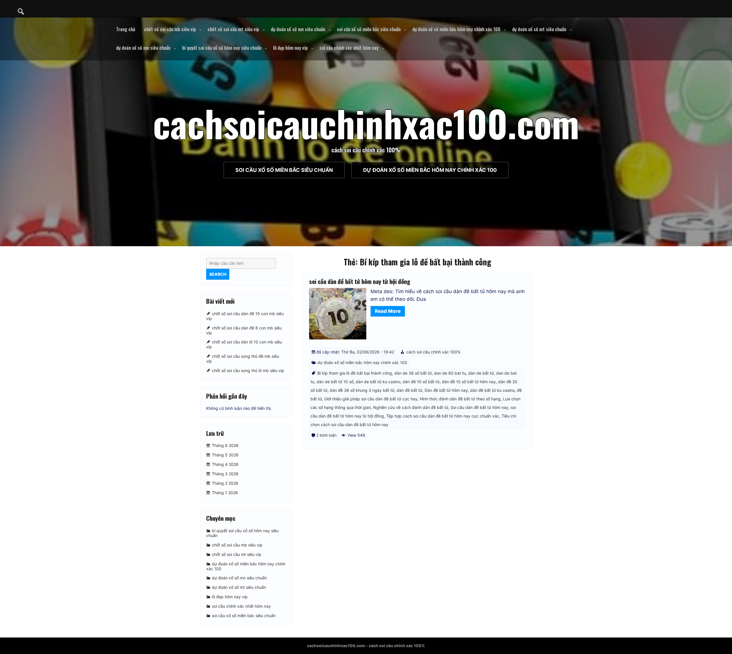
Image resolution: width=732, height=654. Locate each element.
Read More (388, 311)
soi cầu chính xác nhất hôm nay (349, 47)
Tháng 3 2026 (225, 473)
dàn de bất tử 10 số (335, 381)
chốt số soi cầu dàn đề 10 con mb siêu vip (245, 316)
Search (217, 274)
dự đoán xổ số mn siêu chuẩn (298, 29)
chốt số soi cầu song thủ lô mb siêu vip (248, 370)
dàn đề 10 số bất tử (421, 381)
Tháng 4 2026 (225, 464)
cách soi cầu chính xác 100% (433, 351)
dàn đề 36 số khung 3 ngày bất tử (362, 390)
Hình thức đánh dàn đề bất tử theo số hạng (460, 398)
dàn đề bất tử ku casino (492, 390)
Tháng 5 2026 (225, 454)
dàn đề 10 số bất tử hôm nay (469, 381)
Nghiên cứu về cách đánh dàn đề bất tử (410, 407)
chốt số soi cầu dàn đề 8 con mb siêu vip (244, 330)
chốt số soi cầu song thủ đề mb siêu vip (242, 358)
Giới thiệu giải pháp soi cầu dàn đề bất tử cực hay (370, 398)
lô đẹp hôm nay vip (290, 47)
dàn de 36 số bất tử (413, 373)
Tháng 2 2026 (225, 483)
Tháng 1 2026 (225, 492)
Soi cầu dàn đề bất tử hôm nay (479, 407)
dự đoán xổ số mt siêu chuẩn (539, 29)
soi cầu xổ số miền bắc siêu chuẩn (369, 29)
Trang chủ (125, 29)
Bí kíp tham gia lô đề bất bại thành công (354, 373)
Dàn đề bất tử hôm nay (446, 390)
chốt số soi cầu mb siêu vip (170, 29)
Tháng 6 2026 (225, 445)
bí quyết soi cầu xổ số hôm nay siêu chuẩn (221, 47)
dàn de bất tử (481, 373)
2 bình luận (326, 435)
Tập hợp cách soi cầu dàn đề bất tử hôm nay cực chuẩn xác (442, 416)
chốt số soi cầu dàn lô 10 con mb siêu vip (244, 344)
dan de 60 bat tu (450, 373)
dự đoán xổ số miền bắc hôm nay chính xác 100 (456, 29)
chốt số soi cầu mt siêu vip (233, 29)
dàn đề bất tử (409, 390)
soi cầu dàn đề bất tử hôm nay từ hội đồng (359, 281)
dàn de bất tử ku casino (378, 381)
